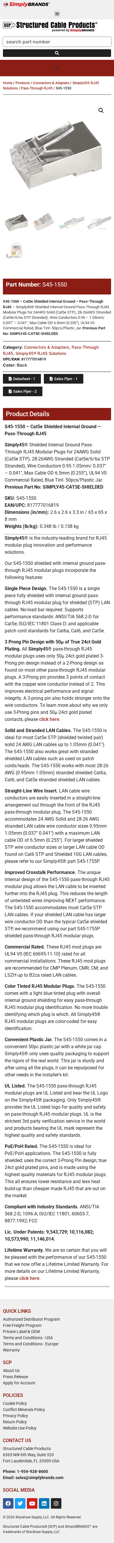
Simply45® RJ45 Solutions (40, 353)
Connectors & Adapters (51, 83)
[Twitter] (20, 1503)
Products (22, 83)
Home (7, 83)
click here (49, 719)
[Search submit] (57, 53)
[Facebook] (8, 1503)
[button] (57, 13)
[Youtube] (32, 1503)
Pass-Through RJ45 (37, 88)
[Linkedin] (44, 1503)
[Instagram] (56, 1503)
